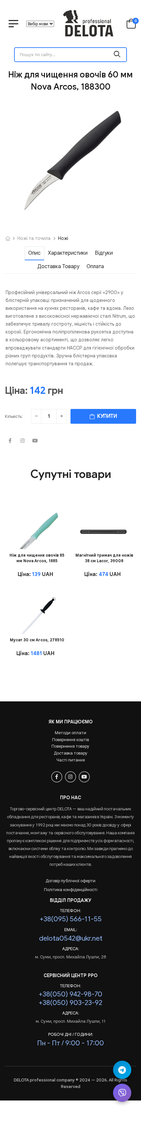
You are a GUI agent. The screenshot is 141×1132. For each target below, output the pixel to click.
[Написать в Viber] (122, 1093)
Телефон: (70, 910)
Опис (34, 253)
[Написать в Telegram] (122, 1070)
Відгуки (104, 253)
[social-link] (10, 441)
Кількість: (14, 416)
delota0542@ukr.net (70, 938)
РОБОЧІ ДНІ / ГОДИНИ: (70, 1034)
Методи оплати (70, 733)
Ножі (63, 238)
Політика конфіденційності (70, 889)
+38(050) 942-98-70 (70, 994)
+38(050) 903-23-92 (70, 1002)
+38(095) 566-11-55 (71, 918)
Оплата (95, 266)
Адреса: (70, 948)
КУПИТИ (106, 416)
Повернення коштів (70, 739)
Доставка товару (58, 266)
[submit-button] (117, 54)
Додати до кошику (36, 541)
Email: (70, 929)
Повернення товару (70, 746)
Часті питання (70, 760)
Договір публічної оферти (70, 881)
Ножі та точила (33, 238)
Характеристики (68, 253)
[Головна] (8, 238)
